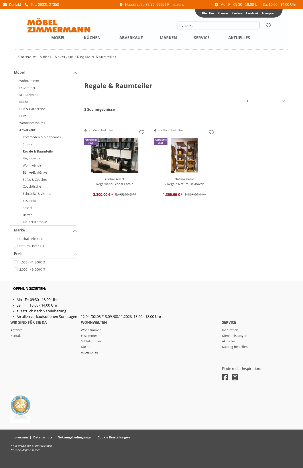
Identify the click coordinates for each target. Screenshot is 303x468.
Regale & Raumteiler (96, 57)
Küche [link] (85, 347)
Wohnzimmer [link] (91, 330)
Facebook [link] (252, 13)
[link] (12, 4)
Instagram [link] (268, 13)
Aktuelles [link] (229, 341)
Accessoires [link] (89, 352)
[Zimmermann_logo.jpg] (58, 26)
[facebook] (225, 377)
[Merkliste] (268, 25)
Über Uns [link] (208, 13)
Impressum (19, 437)
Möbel (45, 57)
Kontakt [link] (223, 13)
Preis (18, 253)
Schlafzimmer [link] (91, 341)
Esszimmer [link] (89, 335)
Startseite (27, 57)
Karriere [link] (237, 13)
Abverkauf (64, 57)
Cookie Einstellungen (114, 437)
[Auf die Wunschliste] (141, 132)
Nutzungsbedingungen (75, 437)
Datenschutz (42, 437)
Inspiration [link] (230, 330)
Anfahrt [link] (16, 330)
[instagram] (235, 377)
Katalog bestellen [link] (235, 347)
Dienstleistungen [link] (234, 335)
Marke (19, 230)
